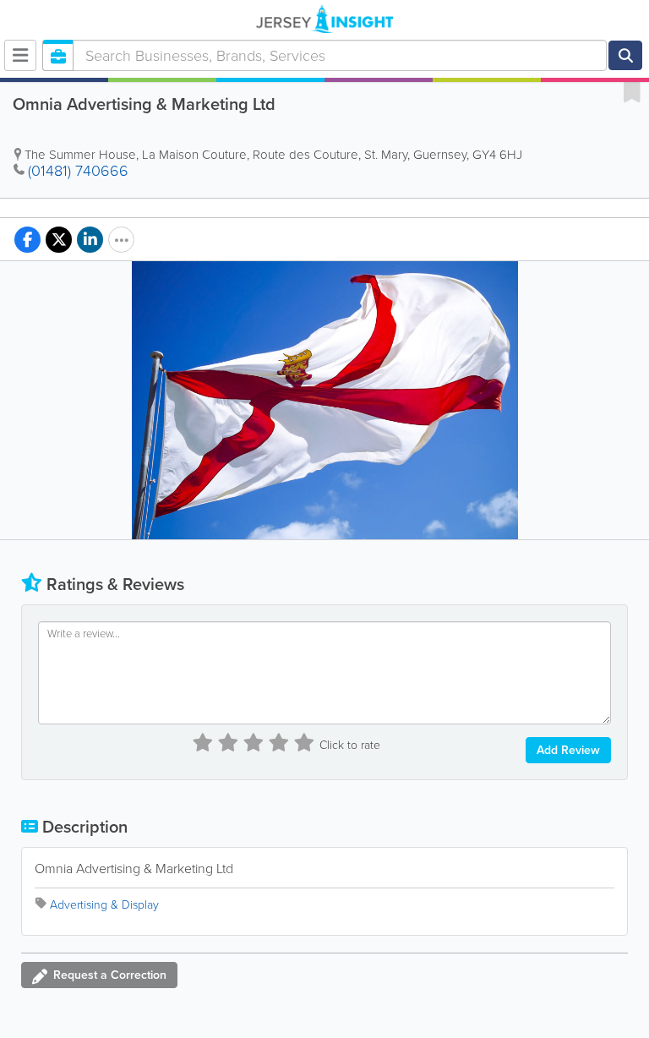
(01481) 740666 (78, 171)
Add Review (568, 750)
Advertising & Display (104, 905)
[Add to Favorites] (632, 91)
